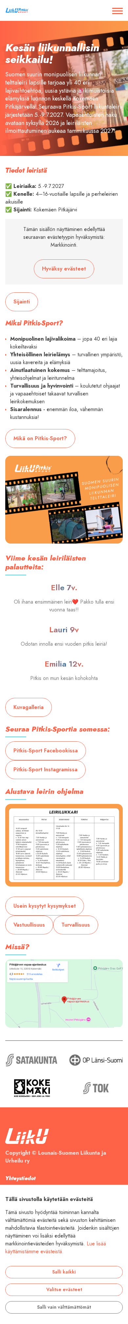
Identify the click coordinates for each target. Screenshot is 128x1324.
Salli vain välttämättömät (64, 1307)
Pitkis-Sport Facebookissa (45, 750)
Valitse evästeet (64, 1289)
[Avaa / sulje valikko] (117, 10)
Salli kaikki (64, 1272)
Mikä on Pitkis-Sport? (40, 438)
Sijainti (21, 301)
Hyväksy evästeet (64, 268)
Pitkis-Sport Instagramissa (45, 769)
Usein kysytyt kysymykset (44, 906)
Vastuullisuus (29, 925)
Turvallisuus (75, 925)
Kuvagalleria (28, 707)
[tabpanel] (64, 88)
